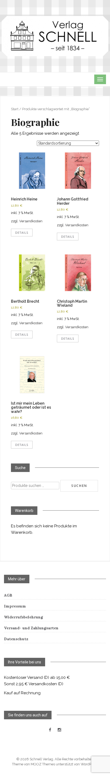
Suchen (79, 485)
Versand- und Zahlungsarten (31, 628)
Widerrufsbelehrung (23, 617)
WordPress (89, 764)
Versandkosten (30, 221)
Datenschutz (16, 639)
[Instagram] (59, 730)
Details (21, 233)
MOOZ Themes (43, 764)
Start (14, 109)
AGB (8, 595)
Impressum (15, 606)
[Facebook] (50, 730)
